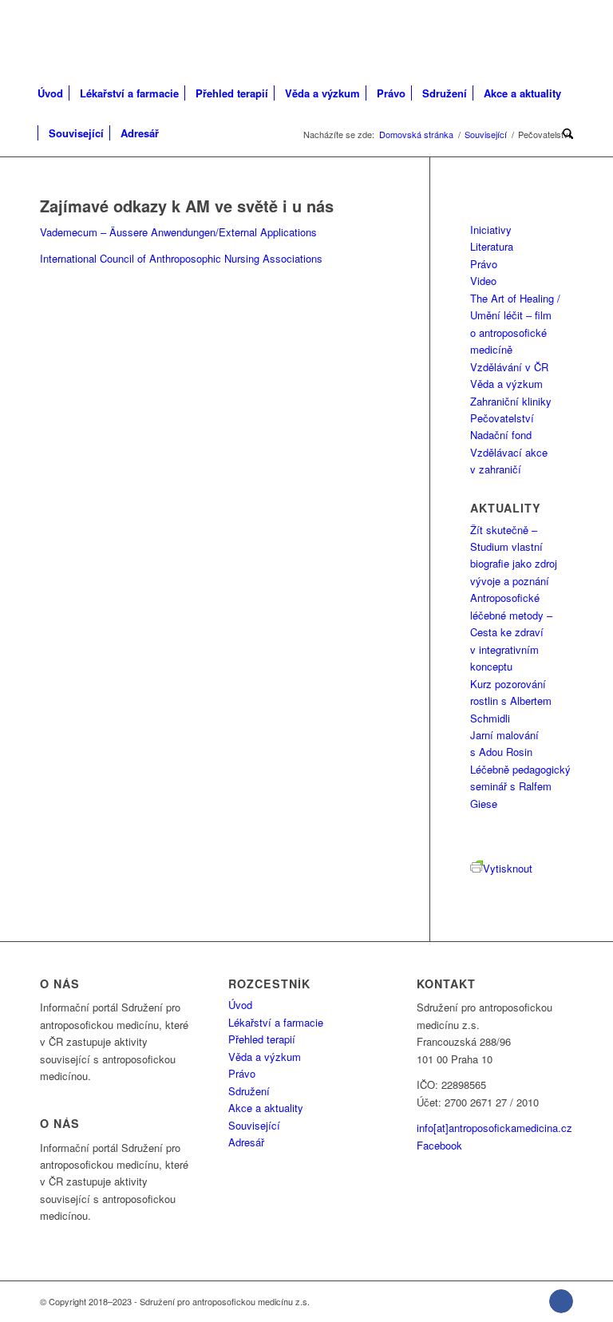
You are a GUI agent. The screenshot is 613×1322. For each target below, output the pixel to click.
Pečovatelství (502, 417)
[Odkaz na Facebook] (561, 1301)
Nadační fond (501, 434)
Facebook (439, 1145)
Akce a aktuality (265, 1107)
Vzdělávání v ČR (509, 366)
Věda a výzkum (506, 383)
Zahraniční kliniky (511, 401)
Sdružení (249, 1090)
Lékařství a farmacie (275, 1022)
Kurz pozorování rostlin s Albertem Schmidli (511, 701)
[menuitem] (55, 93)
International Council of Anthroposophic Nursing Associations (181, 258)
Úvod (240, 1004)
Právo (483, 263)
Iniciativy (491, 229)
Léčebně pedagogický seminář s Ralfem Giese (520, 786)
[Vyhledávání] (564, 133)
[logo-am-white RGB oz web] (120, 36)
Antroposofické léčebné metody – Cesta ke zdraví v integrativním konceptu (511, 632)
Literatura (491, 246)
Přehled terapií (261, 1039)
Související (254, 1125)
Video (483, 280)
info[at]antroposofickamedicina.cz (494, 1127)
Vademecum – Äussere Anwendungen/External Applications (178, 231)
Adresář (246, 1142)
